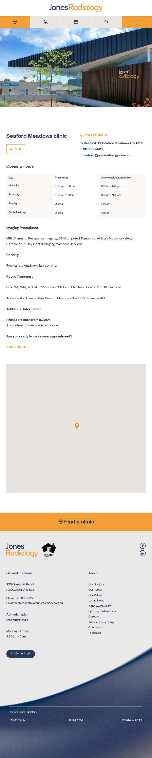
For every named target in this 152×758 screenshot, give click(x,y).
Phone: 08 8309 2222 (19, 598)
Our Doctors (96, 584)
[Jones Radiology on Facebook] (143, 546)
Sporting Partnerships (102, 611)
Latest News (96, 601)
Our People (95, 590)
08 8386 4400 (95, 136)
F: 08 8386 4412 (91, 150)
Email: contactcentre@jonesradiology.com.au (34, 603)
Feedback (94, 633)
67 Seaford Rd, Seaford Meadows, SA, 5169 (111, 143)
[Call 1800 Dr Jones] (45, 22)
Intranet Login (22, 653)
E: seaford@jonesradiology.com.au (105, 156)
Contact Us (95, 628)
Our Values (95, 595)
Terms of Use (76, 720)
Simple (138, 720)
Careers (93, 617)
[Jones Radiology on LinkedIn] (143, 553)
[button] (76, 426)
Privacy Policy (17, 720)
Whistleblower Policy (101, 622)
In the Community (99, 606)
